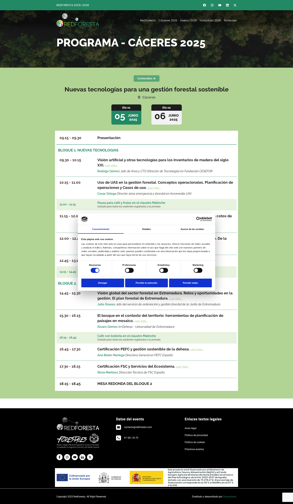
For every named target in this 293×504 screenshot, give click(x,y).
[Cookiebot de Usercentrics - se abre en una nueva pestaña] (198, 219)
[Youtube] (219, 5)
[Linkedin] (227, 5)
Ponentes (230, 20)
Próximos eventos (194, 449)
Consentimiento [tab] (100, 229)
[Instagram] (212, 5)
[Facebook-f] (59, 457)
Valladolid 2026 (210, 20)
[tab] (126, 114)
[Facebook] (204, 5)
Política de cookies (195, 442)
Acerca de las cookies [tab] (192, 229)
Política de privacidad (196, 435)
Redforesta (148, 20)
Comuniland (229, 496)
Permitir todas (190, 283)
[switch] (129, 270)
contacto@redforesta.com (138, 427)
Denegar (102, 283)
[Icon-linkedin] (82, 457)
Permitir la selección (146, 283)
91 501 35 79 (131, 437)
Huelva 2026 (188, 20)
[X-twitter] (235, 5)
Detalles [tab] (146, 229)
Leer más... (111, 165)
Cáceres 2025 (168, 20)
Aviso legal (190, 428)
